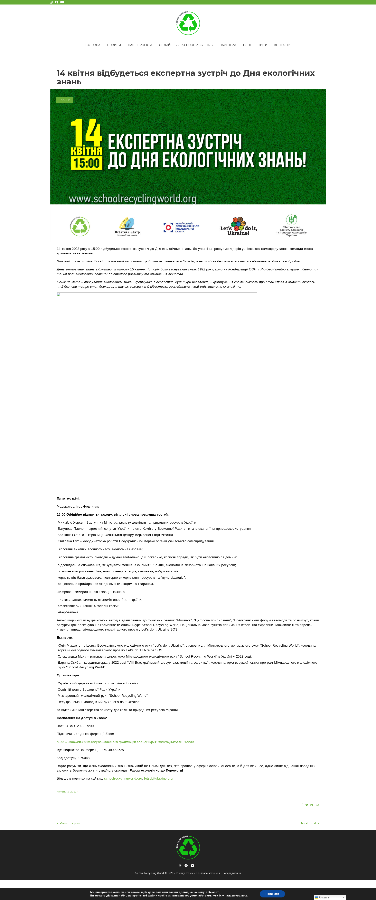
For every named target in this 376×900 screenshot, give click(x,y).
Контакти (282, 45)
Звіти (262, 45)
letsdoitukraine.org (158, 778)
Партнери (228, 45)
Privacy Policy (184, 873)
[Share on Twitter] (306, 805)
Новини (114, 45)
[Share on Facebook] (302, 805)
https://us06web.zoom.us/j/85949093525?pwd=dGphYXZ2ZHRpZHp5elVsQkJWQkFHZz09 (125, 742)
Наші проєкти (140, 45)
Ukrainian (324, 897)
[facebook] (186, 865)
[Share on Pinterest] (311, 805)
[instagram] (180, 865)
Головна (92, 45)
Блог (247, 45)
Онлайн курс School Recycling (186, 45)
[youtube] (192, 865)
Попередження (231, 873)
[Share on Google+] (317, 805)
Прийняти (272, 894)
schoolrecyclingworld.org (123, 778)
